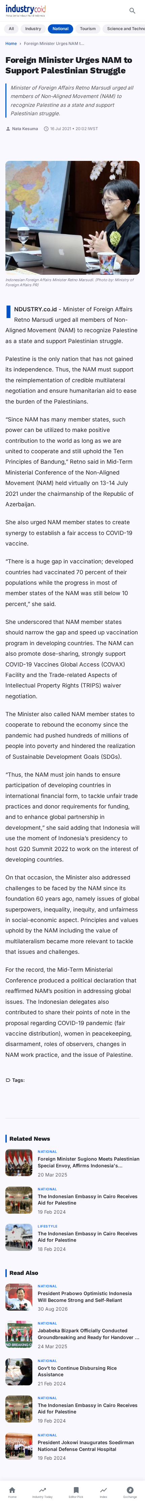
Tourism (88, 28)
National (60, 28)
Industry (33, 28)
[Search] (132, 10)
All (11, 28)
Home (11, 43)
